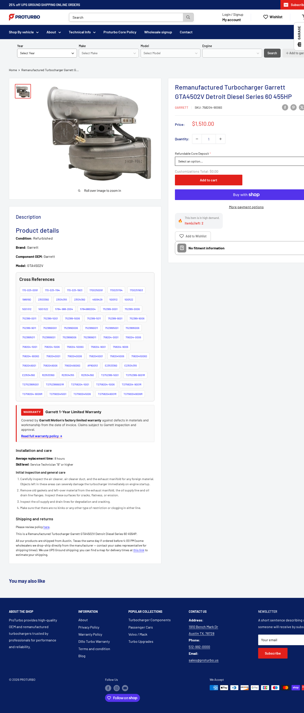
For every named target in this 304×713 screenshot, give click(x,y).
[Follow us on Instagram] (116, 688)
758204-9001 (98, 346)
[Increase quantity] (220, 139)
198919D (26, 299)
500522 (129, 299)
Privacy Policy (88, 627)
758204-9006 (120, 346)
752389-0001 (110, 308)
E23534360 (28, 375)
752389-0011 (29, 318)
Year (20, 46)
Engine (207, 46)
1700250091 (96, 290)
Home (13, 70)
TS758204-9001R (131, 384)
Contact (186, 32)
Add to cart (208, 180)
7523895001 (111, 327)
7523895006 (132, 327)
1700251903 (136, 290)
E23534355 (130, 365)
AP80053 (92, 365)
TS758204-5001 (80, 384)
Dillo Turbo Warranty (94, 641)
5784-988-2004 (64, 308)
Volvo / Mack (137, 634)
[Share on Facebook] (285, 107)
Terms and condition (94, 649)
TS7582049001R (107, 393)
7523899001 (48, 337)
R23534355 (68, 375)
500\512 (26, 308)
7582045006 (117, 356)
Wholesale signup (158, 32)
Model (145, 46)
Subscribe (273, 653)
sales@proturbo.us (204, 660)
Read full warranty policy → (41, 436)
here (46, 527)
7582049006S (72, 365)
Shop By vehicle (21, 32)
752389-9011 (29, 327)
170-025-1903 (74, 290)
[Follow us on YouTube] (125, 688)
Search (272, 53)
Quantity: (182, 139)
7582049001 (29, 365)
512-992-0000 (199, 647)
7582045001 (96, 356)
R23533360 (48, 375)
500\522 (43, 308)
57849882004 (88, 308)
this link (138, 550)
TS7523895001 (30, 384)
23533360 (43, 299)
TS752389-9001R (135, 375)
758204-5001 (29, 346)
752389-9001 (115, 318)
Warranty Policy (90, 634)
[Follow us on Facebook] (108, 688)
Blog (81, 656)
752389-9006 (137, 318)
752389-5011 (94, 318)
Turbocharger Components (149, 620)
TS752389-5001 (110, 375)
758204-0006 (133, 337)
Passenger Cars (140, 627)
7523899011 (89, 337)
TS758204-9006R (32, 393)
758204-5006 (52, 346)
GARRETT (181, 107)
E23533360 (111, 365)
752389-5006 (72, 318)
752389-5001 (50, 318)
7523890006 (71, 327)
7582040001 (53, 356)
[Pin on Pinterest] (293, 107)
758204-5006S (75, 346)
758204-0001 (110, 337)
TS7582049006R (133, 393)
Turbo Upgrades (140, 641)
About (51, 32)
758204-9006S (30, 356)
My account (231, 19)
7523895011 (28, 337)
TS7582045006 (82, 393)
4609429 (97, 299)
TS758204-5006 (105, 384)
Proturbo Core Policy (119, 32)
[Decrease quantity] (197, 139)
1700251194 (116, 290)
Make (82, 46)
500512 (113, 299)
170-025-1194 (52, 290)
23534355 (61, 299)
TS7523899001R (55, 384)
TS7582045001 (57, 393)
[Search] (188, 17)
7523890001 (50, 327)
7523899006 (69, 337)
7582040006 (74, 356)
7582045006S (139, 356)
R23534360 (87, 375)
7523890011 (91, 327)
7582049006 (50, 365)
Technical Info (80, 32)
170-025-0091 (30, 290)
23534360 (79, 299)
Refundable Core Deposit (192, 153)
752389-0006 (132, 308)
